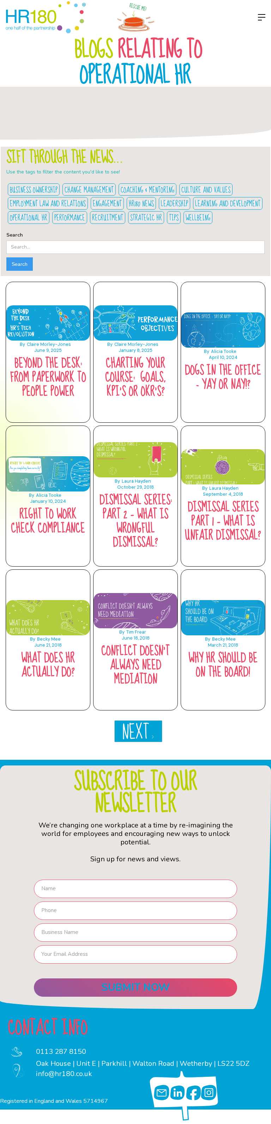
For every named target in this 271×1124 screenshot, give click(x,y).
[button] (259, 17)
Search (14, 235)
